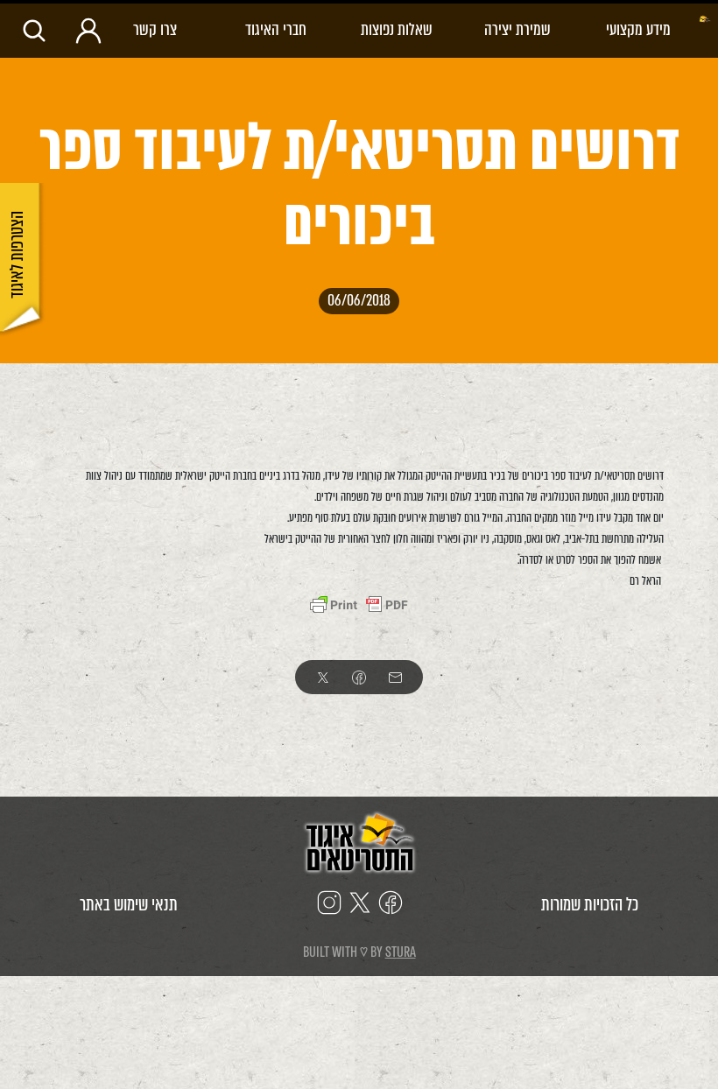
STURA (400, 952)
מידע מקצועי (638, 29)
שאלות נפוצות (397, 29)
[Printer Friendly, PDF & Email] (359, 605)
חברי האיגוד (275, 29)
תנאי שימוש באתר (129, 904)
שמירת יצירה (517, 29)
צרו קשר (155, 29)
